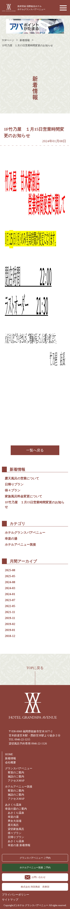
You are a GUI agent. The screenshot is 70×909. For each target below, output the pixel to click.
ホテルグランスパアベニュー (25, 532)
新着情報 (25, 40)
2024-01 (10, 594)
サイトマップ (10, 899)
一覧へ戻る (35, 450)
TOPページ (8, 40)
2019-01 (10, 630)
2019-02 (10, 624)
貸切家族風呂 (16, 829)
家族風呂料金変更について (23, 496)
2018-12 (10, 636)
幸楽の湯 (11, 538)
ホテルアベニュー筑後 (20, 544)
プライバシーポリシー (15, 894)
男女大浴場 (14, 820)
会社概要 (10, 762)
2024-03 (10, 588)
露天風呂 (13, 825)
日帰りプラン (14, 484)
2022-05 (10, 606)
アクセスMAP (16, 780)
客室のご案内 (16, 772)
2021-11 (10, 612)
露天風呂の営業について (22, 478)
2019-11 (10, 618)
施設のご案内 (16, 776)
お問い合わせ (39, 877)
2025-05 (10, 576)
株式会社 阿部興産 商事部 (35, 886)
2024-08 (10, 582)
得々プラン (12, 490)
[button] (62, 8)
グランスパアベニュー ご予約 (35, 858)
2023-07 (10, 600)
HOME (9, 754)
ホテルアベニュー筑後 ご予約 (35, 867)
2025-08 (10, 570)
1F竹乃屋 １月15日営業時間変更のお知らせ (28, 45)
